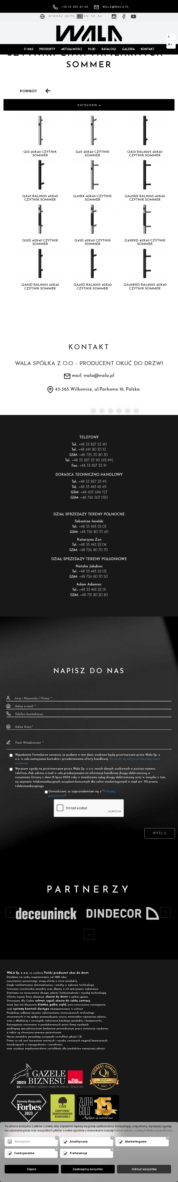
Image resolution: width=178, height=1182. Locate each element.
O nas (28, 49)
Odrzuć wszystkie (144, 1169)
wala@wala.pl (115, 7)
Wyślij (160, 833)
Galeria (128, 49)
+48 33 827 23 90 (74, 7)
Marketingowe (135, 1141)
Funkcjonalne (24, 1153)
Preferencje (78, 1153)
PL (80, 16)
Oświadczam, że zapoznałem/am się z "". (81, 793)
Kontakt (147, 49)
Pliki (91, 49)
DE (93, 16)
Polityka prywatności (158, 1130)
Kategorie (88, 105)
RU (100, 16)
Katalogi (109, 49)
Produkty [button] (47, 49)
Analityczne (79, 1141)
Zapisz (31, 1169)
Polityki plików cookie (128, 1130)
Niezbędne (22, 1141)
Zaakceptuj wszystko (88, 1169)
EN (86, 16)
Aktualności (71, 49)
